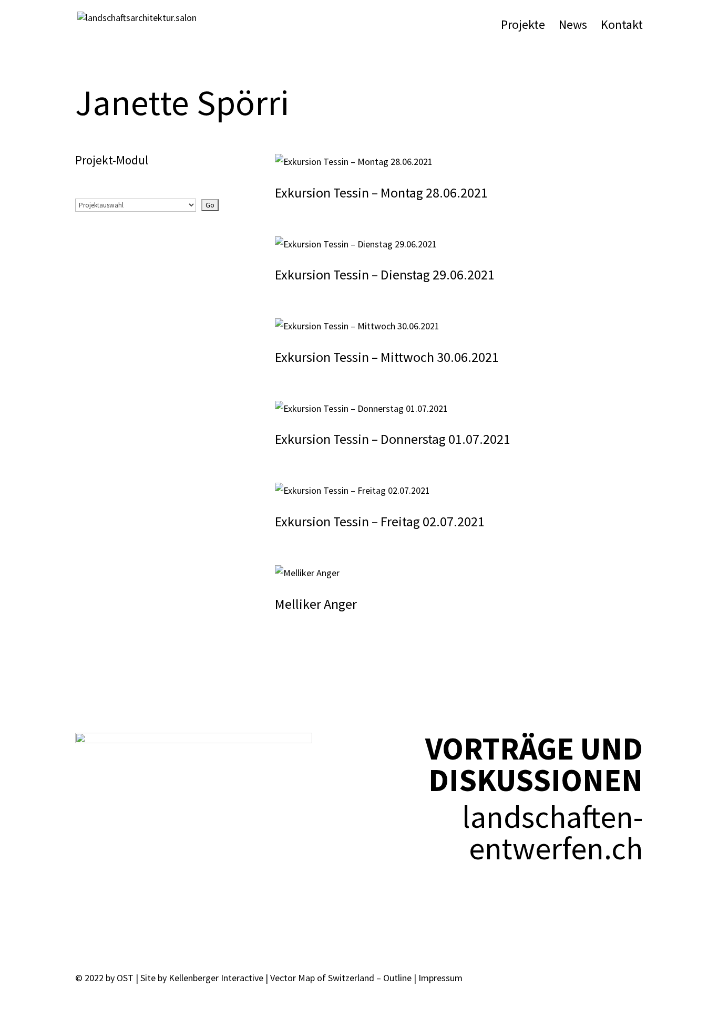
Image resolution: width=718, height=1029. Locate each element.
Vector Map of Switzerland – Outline (341, 978)
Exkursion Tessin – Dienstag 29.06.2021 (385, 274)
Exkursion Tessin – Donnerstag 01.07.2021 (392, 439)
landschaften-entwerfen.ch (552, 832)
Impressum (440, 978)
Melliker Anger (316, 603)
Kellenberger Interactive (216, 978)
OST (125, 978)
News (573, 27)
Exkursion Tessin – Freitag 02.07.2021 (380, 521)
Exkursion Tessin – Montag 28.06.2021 (381, 192)
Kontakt (622, 27)
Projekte (523, 27)
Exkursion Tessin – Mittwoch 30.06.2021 (387, 357)
